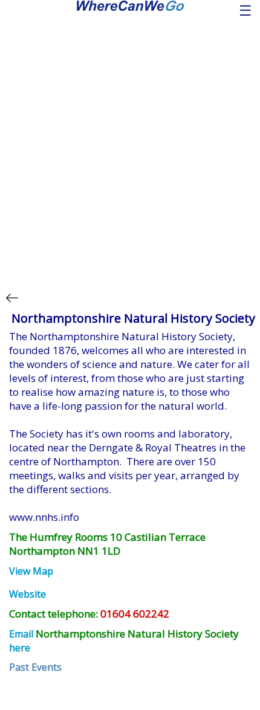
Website (27, 594)
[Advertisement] (130, 147)
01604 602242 (134, 614)
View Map (31, 571)
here (19, 647)
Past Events (35, 667)
